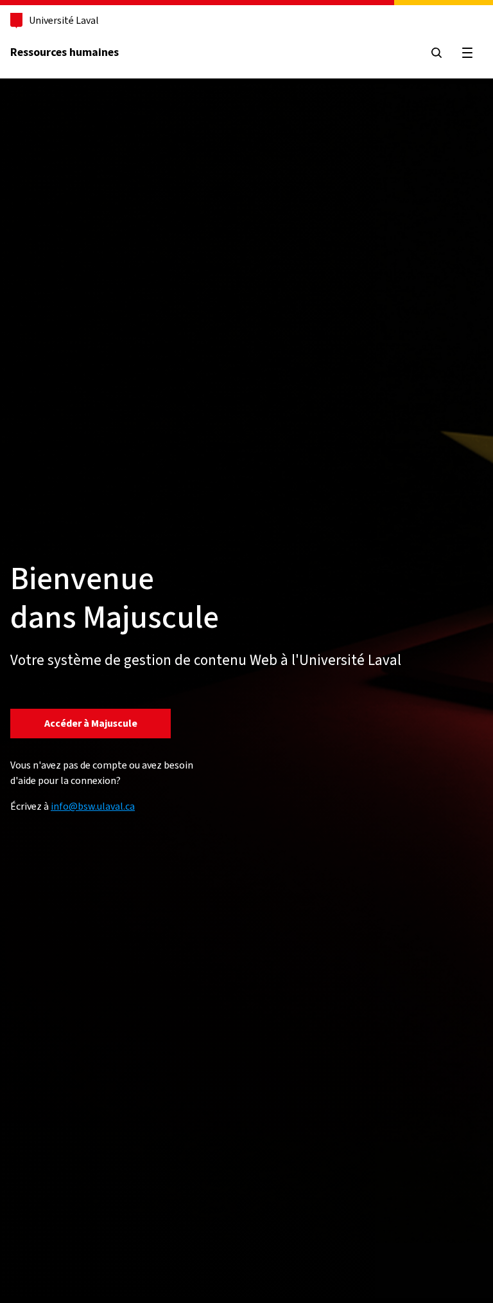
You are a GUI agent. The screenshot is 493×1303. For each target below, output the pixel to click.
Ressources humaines (64, 52)
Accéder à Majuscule (90, 723)
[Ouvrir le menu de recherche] (436, 52)
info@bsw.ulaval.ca (93, 806)
